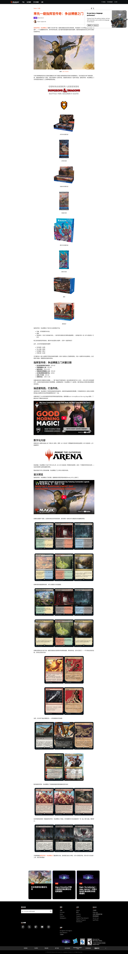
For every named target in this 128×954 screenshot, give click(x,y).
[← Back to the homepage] (15, 2)
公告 (39, 8)
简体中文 (90, 25)
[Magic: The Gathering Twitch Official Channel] (36, 927)
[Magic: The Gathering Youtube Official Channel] (42, 927)
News (35, 8)
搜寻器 (104, 2)
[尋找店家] (50, 911)
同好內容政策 (67, 948)
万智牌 (94, 910)
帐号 (116, 2)
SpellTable (95, 920)
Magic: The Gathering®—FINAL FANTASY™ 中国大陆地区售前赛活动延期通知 (88, 891)
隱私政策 (46, 948)
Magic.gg (95, 912)
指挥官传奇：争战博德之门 (41, 28)
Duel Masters (63, 932)
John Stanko (66, 71)
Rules (61, 914)
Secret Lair (96, 918)
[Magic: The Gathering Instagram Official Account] (48, 927)
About (78, 910)
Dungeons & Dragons (66, 930)
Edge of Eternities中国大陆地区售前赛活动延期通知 (64, 891)
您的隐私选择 (88, 948)
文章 (42, 2)
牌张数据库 (110, 2)
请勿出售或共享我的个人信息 (77, 948)
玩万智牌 (29, 2)
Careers (78, 914)
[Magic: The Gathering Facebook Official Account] (23, 927)
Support (78, 916)
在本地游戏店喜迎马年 (40, 891)
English (96, 25)
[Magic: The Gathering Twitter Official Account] (29, 927)
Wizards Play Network (82, 918)
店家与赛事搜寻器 (97, 914)
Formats (62, 912)
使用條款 (25, 948)
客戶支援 (57, 948)
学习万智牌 (36, 2)
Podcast (62, 916)
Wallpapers (63, 918)
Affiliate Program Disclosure (81, 920)
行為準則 (36, 948)
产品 (23, 2)
